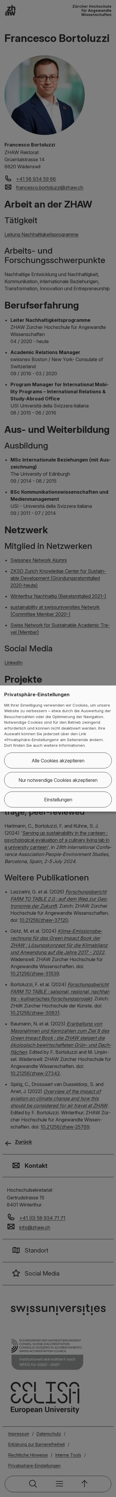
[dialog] (58, 749)
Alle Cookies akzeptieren (58, 760)
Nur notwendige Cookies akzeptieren (58, 780)
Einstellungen (58, 799)
